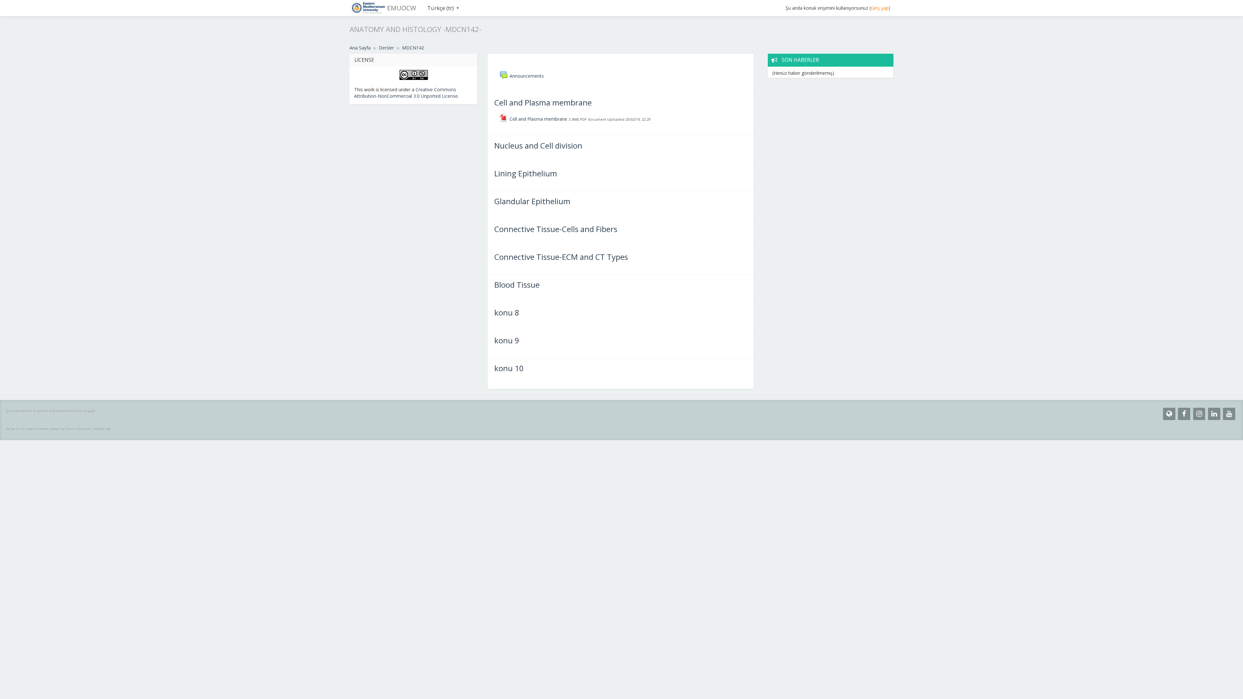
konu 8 (506, 312)
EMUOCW (401, 8)
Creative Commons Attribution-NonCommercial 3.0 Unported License (406, 92)
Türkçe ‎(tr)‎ (440, 8)
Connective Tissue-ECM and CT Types (561, 256)
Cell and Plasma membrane (543, 102)
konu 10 (509, 368)
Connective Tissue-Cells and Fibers (555, 229)
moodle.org (102, 429)
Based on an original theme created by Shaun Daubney (48, 429)
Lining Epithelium (525, 173)
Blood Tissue (517, 284)
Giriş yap (880, 8)
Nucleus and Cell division (538, 145)
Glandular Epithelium (532, 201)
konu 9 (506, 340)
